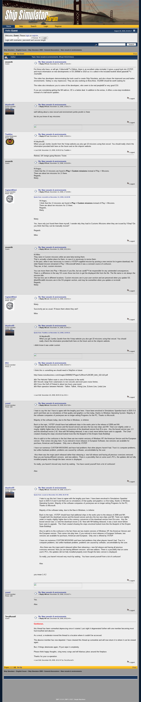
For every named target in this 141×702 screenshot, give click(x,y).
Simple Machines (79, 699)
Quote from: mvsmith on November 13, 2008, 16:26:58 (52, 197)
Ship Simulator (9, 50)
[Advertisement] (71, 690)
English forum (21, 50)
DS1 (7, 363)
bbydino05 (9, 105)
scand (7, 403)
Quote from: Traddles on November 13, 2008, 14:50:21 (52, 332)
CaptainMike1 (11, 190)
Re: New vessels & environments (52, 62)
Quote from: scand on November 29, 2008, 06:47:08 (51, 495)
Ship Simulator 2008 (35, 50)
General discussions (51, 50)
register (35, 35)
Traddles (9, 134)
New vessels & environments (71, 50)
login (27, 35)
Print (135, 54)
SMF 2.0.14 (60, 699)
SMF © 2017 (69, 699)
